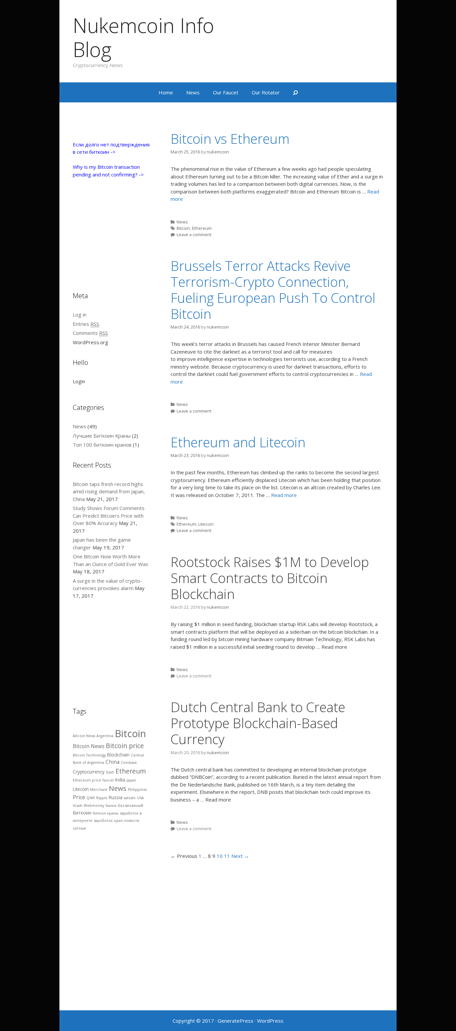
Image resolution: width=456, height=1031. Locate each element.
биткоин (82, 813)
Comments (90, 333)
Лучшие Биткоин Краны (102, 435)
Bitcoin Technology (89, 755)
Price (79, 797)
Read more (284, 495)
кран (118, 820)
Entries (86, 324)
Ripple (101, 798)
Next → (240, 856)
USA (140, 798)
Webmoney (94, 805)
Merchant (98, 789)
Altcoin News (84, 735)
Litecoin (206, 524)
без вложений (130, 805)
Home (166, 92)
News (193, 92)
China (112, 761)
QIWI (90, 798)
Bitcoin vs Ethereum (230, 138)
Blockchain (118, 755)
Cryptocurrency (88, 772)
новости (131, 820)
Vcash (77, 805)
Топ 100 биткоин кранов (102, 444)
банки (111, 805)
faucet (108, 780)
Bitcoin (183, 228)
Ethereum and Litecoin (238, 442)
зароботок (103, 820)
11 (227, 856)
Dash (110, 772)
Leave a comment (194, 234)
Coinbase (129, 762)
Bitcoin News (88, 746)
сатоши (79, 828)
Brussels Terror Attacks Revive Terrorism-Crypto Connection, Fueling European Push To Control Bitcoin (273, 289)
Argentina (104, 735)
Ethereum (202, 228)
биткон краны (106, 813)
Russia (116, 798)
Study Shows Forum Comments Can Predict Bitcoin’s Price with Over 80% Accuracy (109, 515)
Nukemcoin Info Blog (143, 37)
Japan (131, 780)
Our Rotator (266, 92)
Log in (79, 314)
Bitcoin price (125, 745)
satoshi (130, 798)
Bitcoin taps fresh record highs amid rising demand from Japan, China (109, 491)
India (120, 780)
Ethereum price (87, 780)
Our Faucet (225, 92)
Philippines (137, 789)
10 (220, 856)
